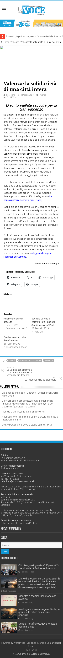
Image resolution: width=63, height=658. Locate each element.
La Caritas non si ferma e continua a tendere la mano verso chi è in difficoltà (20, 371)
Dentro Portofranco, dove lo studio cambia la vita (27, 424)
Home (5, 42)
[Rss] (27, 650)
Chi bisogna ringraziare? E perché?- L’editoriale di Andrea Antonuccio (38, 567)
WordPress (19, 643)
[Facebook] (30, 650)
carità (12, 360)
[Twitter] (32, 650)
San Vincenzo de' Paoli (30, 360)
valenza (49, 360)
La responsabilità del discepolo (40, 378)
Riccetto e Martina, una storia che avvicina (23, 411)
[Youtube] (36, 650)
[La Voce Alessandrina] (31, 9)
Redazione (10, 95)
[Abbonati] (31, 23)
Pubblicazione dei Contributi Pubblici (19, 523)
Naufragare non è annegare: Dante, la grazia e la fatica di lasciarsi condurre (39, 612)
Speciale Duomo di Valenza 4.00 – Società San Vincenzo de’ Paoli (43, 321)
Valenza (15, 42)
